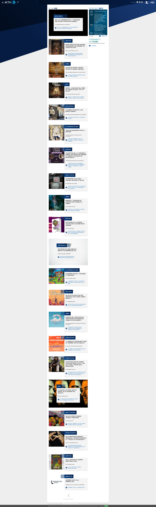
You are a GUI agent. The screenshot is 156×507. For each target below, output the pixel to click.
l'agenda (93, 45)
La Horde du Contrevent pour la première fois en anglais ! (76, 349)
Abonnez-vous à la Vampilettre (76, 487)
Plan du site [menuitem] (106, 503)
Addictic (61, 504)
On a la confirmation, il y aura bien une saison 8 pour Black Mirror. (67, 28)
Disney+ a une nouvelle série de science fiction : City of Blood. (76, 97)
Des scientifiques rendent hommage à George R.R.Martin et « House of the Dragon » (77, 447)
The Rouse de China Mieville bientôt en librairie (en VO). (67, 257)
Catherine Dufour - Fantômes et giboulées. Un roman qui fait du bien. (76, 282)
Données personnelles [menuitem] (99, 503)
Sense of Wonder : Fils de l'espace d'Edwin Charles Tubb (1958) (76, 424)
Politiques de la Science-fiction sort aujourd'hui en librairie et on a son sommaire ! (76, 232)
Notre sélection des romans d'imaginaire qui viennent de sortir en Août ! (75, 55)
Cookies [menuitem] (88, 503)
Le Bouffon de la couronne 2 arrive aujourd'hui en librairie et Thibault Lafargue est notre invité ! (76, 165)
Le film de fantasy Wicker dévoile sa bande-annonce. (76, 75)
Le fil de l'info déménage (100, 11)
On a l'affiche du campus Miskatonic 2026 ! (74, 467)
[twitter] (139, 2)
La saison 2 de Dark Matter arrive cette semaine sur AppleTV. (69, 399)
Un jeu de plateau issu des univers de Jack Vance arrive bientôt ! (77, 305)
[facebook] (137, 2)
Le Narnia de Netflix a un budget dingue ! (76, 118)
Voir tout (104, 36)
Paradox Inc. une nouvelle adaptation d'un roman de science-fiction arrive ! (75, 328)
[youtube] (142, 2)
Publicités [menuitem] (92, 503)
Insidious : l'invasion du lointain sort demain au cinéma (76, 210)
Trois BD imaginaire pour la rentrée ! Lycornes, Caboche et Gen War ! (76, 140)
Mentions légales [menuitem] (82, 503)
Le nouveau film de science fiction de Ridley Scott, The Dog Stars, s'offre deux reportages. (77, 373)
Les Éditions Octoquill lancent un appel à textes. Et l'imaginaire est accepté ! (77, 187)
